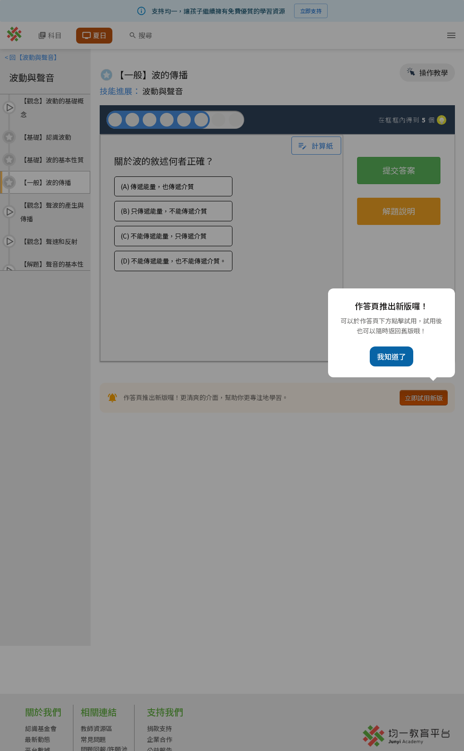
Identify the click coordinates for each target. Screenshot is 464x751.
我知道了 (391, 356)
